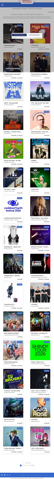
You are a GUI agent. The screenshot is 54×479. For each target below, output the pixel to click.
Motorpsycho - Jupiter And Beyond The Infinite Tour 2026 (13, 247)
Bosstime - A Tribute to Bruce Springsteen (13, 132)
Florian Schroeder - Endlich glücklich (12, 448)
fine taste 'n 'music (9, 189)
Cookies (51, 475)
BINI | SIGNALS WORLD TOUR (11, 333)
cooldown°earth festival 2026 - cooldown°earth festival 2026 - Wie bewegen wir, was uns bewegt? (13, 218)
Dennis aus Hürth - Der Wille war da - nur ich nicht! (12, 160)
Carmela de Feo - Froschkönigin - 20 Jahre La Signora (12, 304)
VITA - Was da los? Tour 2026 (40, 103)
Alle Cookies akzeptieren (19, 35)
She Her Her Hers (9, 419)
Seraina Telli (35, 189)
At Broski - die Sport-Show (12, 390)
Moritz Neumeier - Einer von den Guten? (39, 132)
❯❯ (33, 465)
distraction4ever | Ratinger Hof (39, 74)
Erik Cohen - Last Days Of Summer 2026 (39, 333)
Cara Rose (34, 419)
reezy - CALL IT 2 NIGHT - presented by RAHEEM (39, 391)
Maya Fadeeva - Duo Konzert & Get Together (39, 218)
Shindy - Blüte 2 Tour (37, 362)
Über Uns (35, 475)
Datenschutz (46, 475)
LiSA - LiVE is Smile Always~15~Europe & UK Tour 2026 (38, 448)
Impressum (40, 475)
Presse (27, 475)
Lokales (31, 475)
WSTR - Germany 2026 (11, 103)
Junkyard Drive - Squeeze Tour (12, 276)
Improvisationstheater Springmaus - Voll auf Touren (13, 362)
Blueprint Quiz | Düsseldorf (12, 74)
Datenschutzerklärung (38, 37)
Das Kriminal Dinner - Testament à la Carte (37, 276)
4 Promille (34, 304)
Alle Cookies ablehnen (35, 35)
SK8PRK (33, 160)
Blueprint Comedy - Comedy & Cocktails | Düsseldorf (39, 247)
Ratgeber (23, 475)
